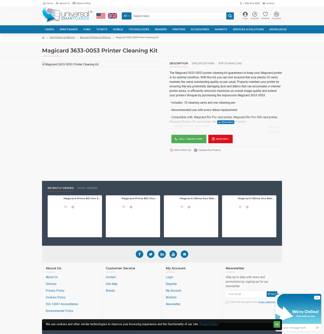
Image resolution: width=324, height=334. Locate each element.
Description (179, 63)
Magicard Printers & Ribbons (95, 37)
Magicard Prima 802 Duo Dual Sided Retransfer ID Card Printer (140, 198)
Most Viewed (87, 188)
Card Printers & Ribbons (62, 37)
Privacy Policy (208, 324)
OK (276, 324)
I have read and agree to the (253, 302)
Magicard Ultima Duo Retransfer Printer (198, 198)
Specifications (203, 63)
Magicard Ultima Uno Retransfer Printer (256, 198)
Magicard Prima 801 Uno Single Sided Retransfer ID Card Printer (82, 198)
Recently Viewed (61, 188)
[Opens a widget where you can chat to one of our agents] (298, 312)
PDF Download (230, 63)
